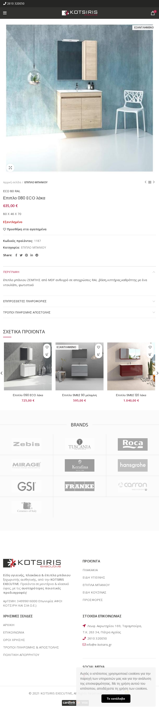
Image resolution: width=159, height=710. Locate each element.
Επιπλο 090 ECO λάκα (28, 395)
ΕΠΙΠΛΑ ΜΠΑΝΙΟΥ (96, 585)
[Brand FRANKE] (79, 486)
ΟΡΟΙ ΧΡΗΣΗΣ (14, 640)
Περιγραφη (11, 272)
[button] (149, 689)
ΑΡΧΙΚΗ (8, 625)
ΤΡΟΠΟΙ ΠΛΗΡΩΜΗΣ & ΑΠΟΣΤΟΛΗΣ (31, 647)
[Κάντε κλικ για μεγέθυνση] (10, 168)
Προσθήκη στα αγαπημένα (27, 229)
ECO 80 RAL (11, 191)
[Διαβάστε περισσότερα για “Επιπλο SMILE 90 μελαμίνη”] (98, 354)
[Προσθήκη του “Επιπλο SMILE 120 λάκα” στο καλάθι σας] (150, 354)
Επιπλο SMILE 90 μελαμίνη (79, 395)
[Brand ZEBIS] (26, 444)
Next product (154, 182)
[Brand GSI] (26, 486)
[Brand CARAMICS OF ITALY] (26, 507)
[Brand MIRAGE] (26, 465)
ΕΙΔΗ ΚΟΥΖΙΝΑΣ (94, 592)
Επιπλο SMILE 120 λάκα (131, 395)
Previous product (145, 182)
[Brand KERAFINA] (79, 465)
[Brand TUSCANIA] (79, 444)
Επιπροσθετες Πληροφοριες (25, 301)
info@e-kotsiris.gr (99, 644)
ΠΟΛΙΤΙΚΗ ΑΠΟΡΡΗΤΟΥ (21, 655)
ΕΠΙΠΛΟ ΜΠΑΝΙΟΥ (36, 182)
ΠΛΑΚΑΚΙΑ (90, 570)
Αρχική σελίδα (12, 182)
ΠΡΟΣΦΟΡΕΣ (93, 600)
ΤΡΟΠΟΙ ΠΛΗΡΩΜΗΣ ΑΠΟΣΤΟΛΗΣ (27, 312)
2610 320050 (15, 3)
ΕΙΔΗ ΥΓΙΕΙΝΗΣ (94, 577)
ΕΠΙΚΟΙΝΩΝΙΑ (13, 632)
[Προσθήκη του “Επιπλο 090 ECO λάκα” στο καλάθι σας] (47, 354)
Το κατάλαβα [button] (116, 698)
